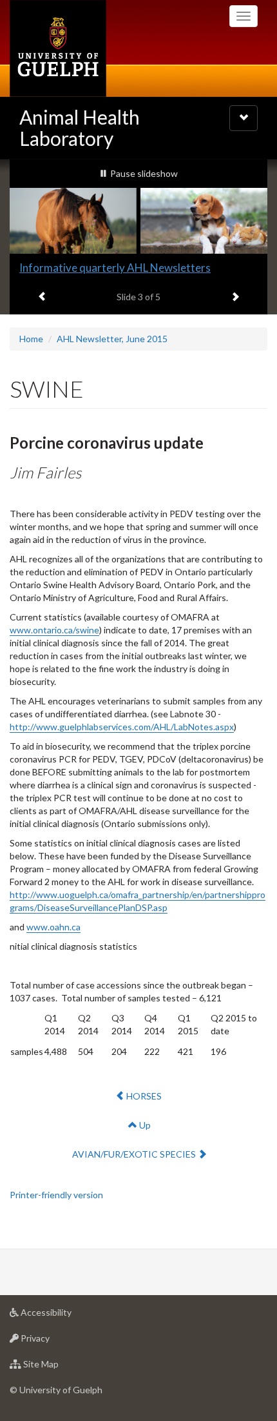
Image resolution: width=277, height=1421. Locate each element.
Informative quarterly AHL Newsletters (115, 267)
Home (31, 338)
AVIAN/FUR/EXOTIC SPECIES (135, 1154)
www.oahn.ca (53, 926)
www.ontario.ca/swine (54, 629)
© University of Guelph (56, 1389)
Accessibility (65, 1315)
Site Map (60, 1367)
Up (144, 1124)
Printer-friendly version (56, 1194)
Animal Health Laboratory (79, 127)
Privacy (54, 1341)
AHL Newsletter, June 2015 (112, 338)
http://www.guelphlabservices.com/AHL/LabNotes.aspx (122, 726)
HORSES (145, 1095)
